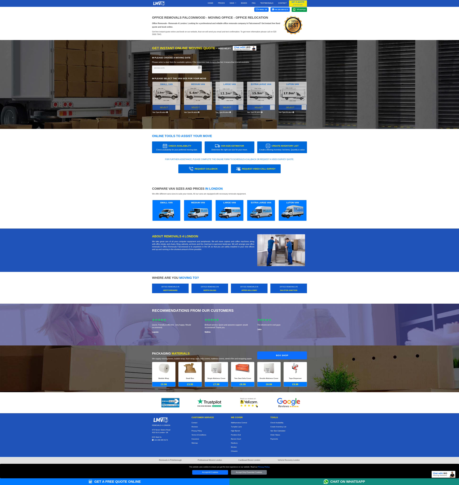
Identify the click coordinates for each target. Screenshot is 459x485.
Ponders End (236, 435)
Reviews (194, 427)
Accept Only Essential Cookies (249, 472)
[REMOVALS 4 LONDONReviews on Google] (288, 402)
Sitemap (194, 443)
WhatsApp (301, 9)
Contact (282, 3)
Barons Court (236, 439)
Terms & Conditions (198, 435)
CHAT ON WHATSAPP (347, 481)
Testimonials (266, 3)
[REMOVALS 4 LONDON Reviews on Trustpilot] (209, 402)
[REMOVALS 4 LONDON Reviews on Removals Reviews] (170, 402)
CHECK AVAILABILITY (177, 148)
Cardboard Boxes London (249, 460)
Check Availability (276, 423)
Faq (253, 3)
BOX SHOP (282, 355)
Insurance (195, 439)
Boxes (244, 3)
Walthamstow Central (239, 423)
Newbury (234, 443)
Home (210, 3)
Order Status (275, 435)
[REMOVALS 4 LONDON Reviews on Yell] (249, 402)
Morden (234, 447)
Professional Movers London (210, 460)
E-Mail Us (157, 437)
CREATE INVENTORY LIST (282, 148)
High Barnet (235, 431)
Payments (274, 439)
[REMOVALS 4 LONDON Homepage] (159, 3)
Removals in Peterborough (170, 460)
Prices (221, 3)
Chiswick (234, 451)
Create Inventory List (278, 427)
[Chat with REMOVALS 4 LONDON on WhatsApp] (327, 481)
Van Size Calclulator (277, 431)
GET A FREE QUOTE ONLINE (117, 481)
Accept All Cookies (210, 472)
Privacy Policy (264, 467)
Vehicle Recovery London (289, 460)
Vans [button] (232, 3)
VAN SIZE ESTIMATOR (229, 148)
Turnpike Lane (236, 427)
